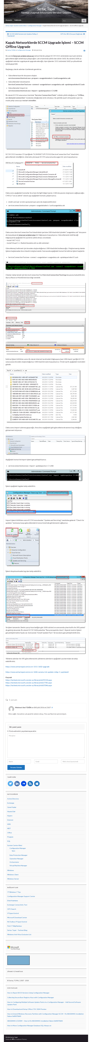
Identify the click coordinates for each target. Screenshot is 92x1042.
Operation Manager (16, 859)
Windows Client (13, 875)
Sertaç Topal (46, 9)
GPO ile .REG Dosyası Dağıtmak (71, 34)
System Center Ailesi (20, 25)
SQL (8, 841)
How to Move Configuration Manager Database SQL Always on (29, 1025)
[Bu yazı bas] (84, 50)
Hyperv (9, 816)
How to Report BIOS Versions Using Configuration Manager (28, 993)
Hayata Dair (11, 811)
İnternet (10, 820)
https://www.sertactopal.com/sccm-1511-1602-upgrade (27, 667)
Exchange (10, 803)
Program (10, 837)
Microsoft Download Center (17, 917)
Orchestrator (14, 862)
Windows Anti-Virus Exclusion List (19, 934)
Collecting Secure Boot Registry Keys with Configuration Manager (30, 997)
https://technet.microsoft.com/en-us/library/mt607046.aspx (29, 685)
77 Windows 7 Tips (14, 892)
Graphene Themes (21, 1039)
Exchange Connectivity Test (17, 905)
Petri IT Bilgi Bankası (14, 926)
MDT (9, 828)
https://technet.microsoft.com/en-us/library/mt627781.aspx (29, 683)
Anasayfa (8, 20)
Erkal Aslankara (12, 900)
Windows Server (13, 879)
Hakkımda (17, 20)
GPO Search (11, 909)
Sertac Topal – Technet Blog (17, 930)
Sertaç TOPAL (11, 50)
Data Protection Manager (18, 855)
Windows (10, 870)
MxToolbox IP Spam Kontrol (17, 922)
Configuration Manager (35, 25)
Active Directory (13, 799)
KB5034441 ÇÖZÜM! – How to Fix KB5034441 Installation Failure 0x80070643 (35, 1021)
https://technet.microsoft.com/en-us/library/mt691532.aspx (29, 680)
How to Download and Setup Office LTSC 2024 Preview (26, 1009)
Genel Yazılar (11, 807)
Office (9, 833)
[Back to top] (87, 1037)
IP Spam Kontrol (13, 913)
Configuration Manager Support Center (21, 896)
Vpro (13, 851)
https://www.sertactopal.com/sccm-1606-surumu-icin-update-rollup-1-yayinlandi (37, 672)
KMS (9, 824)
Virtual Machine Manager (18, 865)
